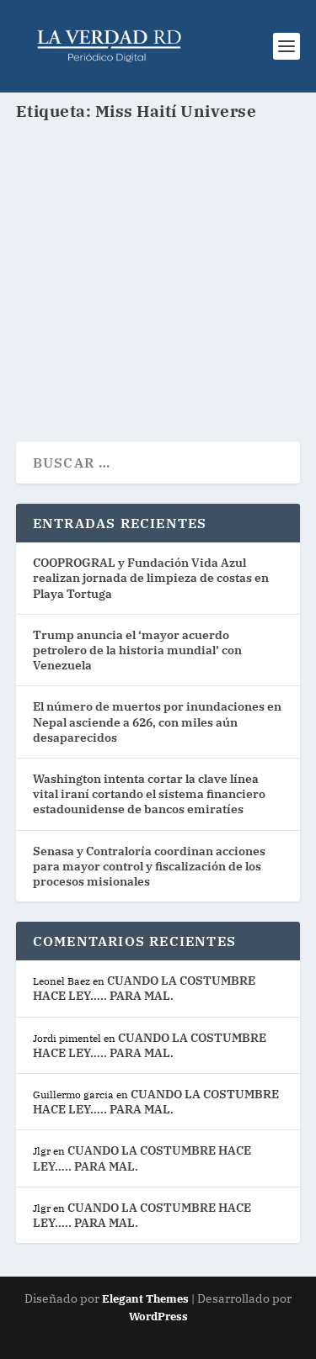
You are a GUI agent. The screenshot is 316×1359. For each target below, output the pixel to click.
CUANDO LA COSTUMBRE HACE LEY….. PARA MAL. (144, 988)
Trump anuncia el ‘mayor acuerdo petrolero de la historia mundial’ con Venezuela (137, 650)
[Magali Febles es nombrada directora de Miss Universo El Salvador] (158, 170)
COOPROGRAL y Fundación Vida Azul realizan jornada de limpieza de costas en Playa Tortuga (151, 577)
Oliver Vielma (83, 268)
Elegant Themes (145, 1299)
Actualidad (212, 268)
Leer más (76, 367)
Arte (253, 268)
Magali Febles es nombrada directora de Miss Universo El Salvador (154, 228)
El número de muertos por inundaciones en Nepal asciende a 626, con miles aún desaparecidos (157, 721)
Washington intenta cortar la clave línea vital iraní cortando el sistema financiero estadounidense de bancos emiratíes (149, 794)
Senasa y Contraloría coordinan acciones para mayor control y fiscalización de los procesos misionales (149, 866)
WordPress (158, 1316)
